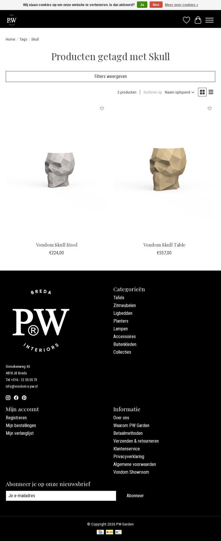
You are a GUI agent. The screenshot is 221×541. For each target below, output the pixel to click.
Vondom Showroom (131, 472)
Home (10, 39)
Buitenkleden (124, 344)
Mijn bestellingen (21, 425)
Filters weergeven (110, 76)
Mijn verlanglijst (20, 433)
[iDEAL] (109, 532)
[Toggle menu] (209, 20)
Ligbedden (122, 313)
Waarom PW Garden (131, 425)
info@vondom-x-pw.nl (22, 386)
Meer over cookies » (181, 5)
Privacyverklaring (128, 456)
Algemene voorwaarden (134, 464)
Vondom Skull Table (164, 245)
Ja (142, 5)
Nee (156, 5)
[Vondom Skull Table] (164, 171)
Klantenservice (126, 449)
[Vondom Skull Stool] (57, 171)
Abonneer (135, 495)
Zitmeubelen (124, 305)
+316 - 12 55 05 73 (24, 380)
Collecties (122, 352)
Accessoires (124, 336)
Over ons (121, 417)
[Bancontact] (118, 532)
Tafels (118, 297)
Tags (23, 39)
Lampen (120, 329)
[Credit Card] (100, 532)
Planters (120, 321)
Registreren (16, 417)
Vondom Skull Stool (56, 245)
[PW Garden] (12, 20)
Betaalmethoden (128, 433)
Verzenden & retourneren (136, 441)
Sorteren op (153, 92)
